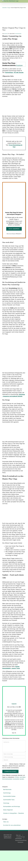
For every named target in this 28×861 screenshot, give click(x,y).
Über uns (6, 822)
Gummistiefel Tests (8, 799)
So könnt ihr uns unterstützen (12, 825)
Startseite (4, 7)
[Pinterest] (9, 842)
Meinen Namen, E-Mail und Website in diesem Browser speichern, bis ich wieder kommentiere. (13, 765)
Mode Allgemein (8, 810)
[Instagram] (7, 842)
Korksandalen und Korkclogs (11, 806)
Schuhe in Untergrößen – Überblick (13, 813)
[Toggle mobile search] (22, 1)
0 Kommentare (18, 33)
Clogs (8, 7)
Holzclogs (6, 803)
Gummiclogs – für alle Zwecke (14, 72)
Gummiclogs (7, 793)
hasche (6, 33)
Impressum (20, 842)
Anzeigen (19, 65)
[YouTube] (5, 842)
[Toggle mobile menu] (25, 1)
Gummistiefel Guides (9, 796)
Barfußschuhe (7, 789)
